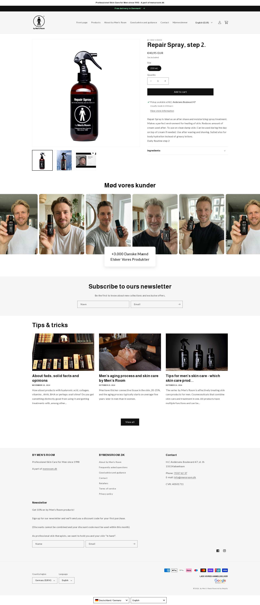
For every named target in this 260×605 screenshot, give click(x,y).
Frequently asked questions (113, 467)
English (65, 580)
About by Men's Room (110, 462)
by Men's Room (206, 588)
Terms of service (107, 488)
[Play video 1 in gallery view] (86, 160)
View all (130, 422)
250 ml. (154, 68)
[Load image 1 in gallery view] (42, 160)
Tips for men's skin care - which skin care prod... (193, 378)
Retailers (103, 483)
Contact (103, 478)
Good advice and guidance (112, 472)
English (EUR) (202, 22)
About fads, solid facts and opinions (55, 378)
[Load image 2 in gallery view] (64, 160)
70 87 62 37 (180, 473)
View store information (162, 110)
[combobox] (111, 600)
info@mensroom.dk (185, 477)
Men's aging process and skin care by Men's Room (128, 378)
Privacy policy (106, 494)
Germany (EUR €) (43, 580)
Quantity (151, 75)
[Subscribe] (179, 304)
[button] (226, 22)
